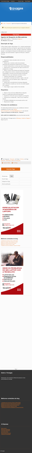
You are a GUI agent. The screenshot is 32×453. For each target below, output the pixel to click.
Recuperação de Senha (6, 433)
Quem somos (4, 428)
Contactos (13, 1)
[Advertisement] (16, 138)
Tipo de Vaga (5, 179)
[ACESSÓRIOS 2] (12, 234)
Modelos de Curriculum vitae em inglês (7, 244)
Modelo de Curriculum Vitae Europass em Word (9, 241)
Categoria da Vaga (6, 181)
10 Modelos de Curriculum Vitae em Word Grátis (9, 240)
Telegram (28, 118)
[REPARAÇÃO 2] (12, 294)
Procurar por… (5, 176)
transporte (18, 160)
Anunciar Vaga (20, 1)
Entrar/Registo (27, 1)
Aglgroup (20, 39)
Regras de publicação (5, 429)
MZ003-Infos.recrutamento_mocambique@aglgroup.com (11, 110)
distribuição (8, 160)
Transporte (12, 159)
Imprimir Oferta (7, 162)
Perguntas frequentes (5, 430)
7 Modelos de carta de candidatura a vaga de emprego (10, 245)
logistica (13, 160)
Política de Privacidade (5, 434)
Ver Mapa (15, 162)
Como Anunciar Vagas (5, 1)
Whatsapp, (18, 118)
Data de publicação (6, 184)
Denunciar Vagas (4, 431)
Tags (12, 176)
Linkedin (23, 118)
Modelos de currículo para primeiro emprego (8, 243)
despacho (3, 160)
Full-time (22, 159)
